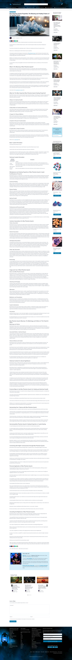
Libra (21, 641)
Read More (56, 32)
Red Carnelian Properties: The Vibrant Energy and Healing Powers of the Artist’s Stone (42, 587)
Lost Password (34, 641)
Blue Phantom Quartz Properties (23, 548)
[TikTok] (55, 647)
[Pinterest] (13, 41)
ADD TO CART (57, 157)
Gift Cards (11, 647)
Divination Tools (12, 633)
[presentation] (16, 580)
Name (11, 616)
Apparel (11, 634)
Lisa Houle (55, 28)
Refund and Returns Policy (53, 651)
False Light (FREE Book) (49, 7)
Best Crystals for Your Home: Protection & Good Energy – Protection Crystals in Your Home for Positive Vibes (57, 25)
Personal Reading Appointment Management (36, 643)
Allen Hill (24, 555)
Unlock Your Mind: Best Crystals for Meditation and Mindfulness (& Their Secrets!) (57, 99)
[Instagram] (50, 647)
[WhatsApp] (16, 41)
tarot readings (29, 558)
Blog (11, 9)
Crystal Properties (15, 9)
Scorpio (22, 643)
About (31, 651)
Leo (21, 639)
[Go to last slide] (12, 585)
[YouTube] (57, 647)
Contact (34, 651)
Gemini (22, 636)
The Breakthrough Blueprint (36, 634)
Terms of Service (60, 651)
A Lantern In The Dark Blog (35, 633)
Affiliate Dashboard (34, 646)
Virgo (21, 640)
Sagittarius (22, 644)
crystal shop (16, 139)
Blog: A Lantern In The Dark (30, 7)
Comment (12, 605)
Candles (11, 644)
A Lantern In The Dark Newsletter (36, 632)
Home (10, 9)
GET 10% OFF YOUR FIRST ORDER (52, 641)
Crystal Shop (11, 632)
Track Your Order (34, 647)
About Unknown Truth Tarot (40, 7)
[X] (11, 41)
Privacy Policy (42, 651)
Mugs (10, 638)
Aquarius (22, 646)
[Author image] (11, 38)
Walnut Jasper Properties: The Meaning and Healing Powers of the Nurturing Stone (16, 587)
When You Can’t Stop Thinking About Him (60, 7)
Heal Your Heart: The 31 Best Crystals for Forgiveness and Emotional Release (57, 62)
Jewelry (11, 643)
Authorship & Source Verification (57, 653)
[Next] (47, 585)
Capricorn (22, 645)
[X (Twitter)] (51, 647)
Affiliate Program (37, 651)
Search (47, 4)
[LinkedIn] (14, 41)
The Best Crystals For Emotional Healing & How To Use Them (57, 80)
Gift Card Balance (34, 645)
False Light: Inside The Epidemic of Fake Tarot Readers (36, 630)
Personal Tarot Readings (21, 7)
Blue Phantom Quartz (31, 53)
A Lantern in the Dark (43, 565)
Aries (21, 634)
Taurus (22, 635)
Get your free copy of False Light (28, 565)
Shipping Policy (47, 651)
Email (31, 616)
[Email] (17, 41)
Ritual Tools (11, 637)
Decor (10, 642)
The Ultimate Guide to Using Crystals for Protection (57, 44)
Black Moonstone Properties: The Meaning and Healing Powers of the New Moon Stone (29, 587)
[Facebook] (10, 41)
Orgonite (11, 639)
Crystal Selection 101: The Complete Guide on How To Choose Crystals (57, 118)
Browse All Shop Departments (14, 629)
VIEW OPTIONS (57, 233)
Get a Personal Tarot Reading (25, 629)
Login (32, 640)
